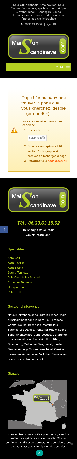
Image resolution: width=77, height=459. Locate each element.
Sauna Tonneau (18, 272)
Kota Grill (14, 258)
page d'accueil (57, 160)
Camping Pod (16, 287)
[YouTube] (55, 24)
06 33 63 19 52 (33, 24)
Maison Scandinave (38, 45)
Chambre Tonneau (20, 282)
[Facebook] (44, 24)
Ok (39, 452)
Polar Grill (14, 292)
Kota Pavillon (16, 262)
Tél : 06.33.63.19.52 (38, 223)
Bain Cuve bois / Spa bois (24, 277)
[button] (60, 67)
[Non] (72, 444)
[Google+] (49, 24)
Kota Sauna (15, 267)
